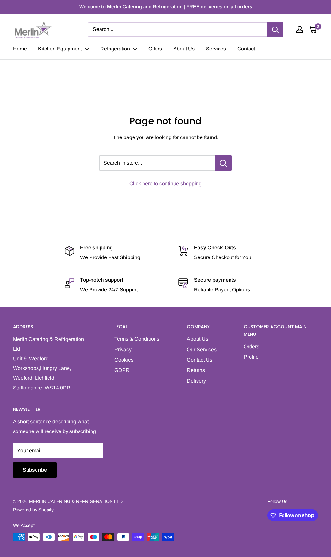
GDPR (122, 370)
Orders (251, 346)
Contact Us (199, 360)
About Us (184, 48)
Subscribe (35, 470)
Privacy (123, 349)
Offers (155, 48)
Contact (246, 48)
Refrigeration (115, 48)
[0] (313, 29)
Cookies (123, 360)
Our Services (202, 349)
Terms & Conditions (136, 339)
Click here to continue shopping (165, 183)
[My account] (299, 29)
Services (216, 48)
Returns (196, 370)
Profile (251, 357)
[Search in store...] (223, 163)
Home (20, 48)
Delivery (196, 381)
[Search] (275, 29)
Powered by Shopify (33, 509)
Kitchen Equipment (60, 48)
